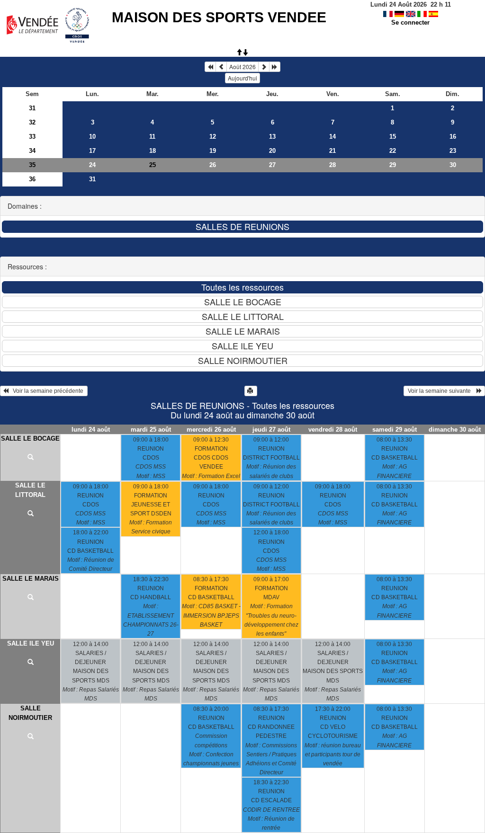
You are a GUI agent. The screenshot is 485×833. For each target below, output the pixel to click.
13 (272, 136)
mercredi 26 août (211, 429)
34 (32, 150)
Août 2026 (242, 66)
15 (392, 136)
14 (332, 136)
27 (272, 164)
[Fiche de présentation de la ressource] (30, 457)
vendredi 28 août (332, 429)
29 (392, 164)
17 (92, 150)
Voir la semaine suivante (441, 391)
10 (92, 136)
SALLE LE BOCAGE (30, 438)
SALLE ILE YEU (30, 643)
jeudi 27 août (271, 429)
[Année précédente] (210, 67)
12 (212, 136)
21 (332, 150)
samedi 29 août (394, 429)
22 (392, 150)
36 (32, 179)
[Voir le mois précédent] (221, 67)
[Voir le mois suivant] (263, 67)
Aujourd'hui (242, 78)
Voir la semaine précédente (47, 391)
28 (332, 164)
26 (212, 164)
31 (32, 108)
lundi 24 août (91, 429)
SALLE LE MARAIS (30, 578)
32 (32, 122)
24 (92, 164)
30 (452, 164)
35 (32, 164)
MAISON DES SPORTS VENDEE (219, 17)
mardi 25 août (151, 429)
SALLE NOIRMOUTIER (30, 713)
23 (452, 150)
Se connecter (410, 22)
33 (32, 136)
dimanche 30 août (455, 429)
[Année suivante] (274, 67)
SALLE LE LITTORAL (30, 490)
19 (212, 150)
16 (452, 136)
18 (152, 150)
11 (152, 136)
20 (272, 150)
